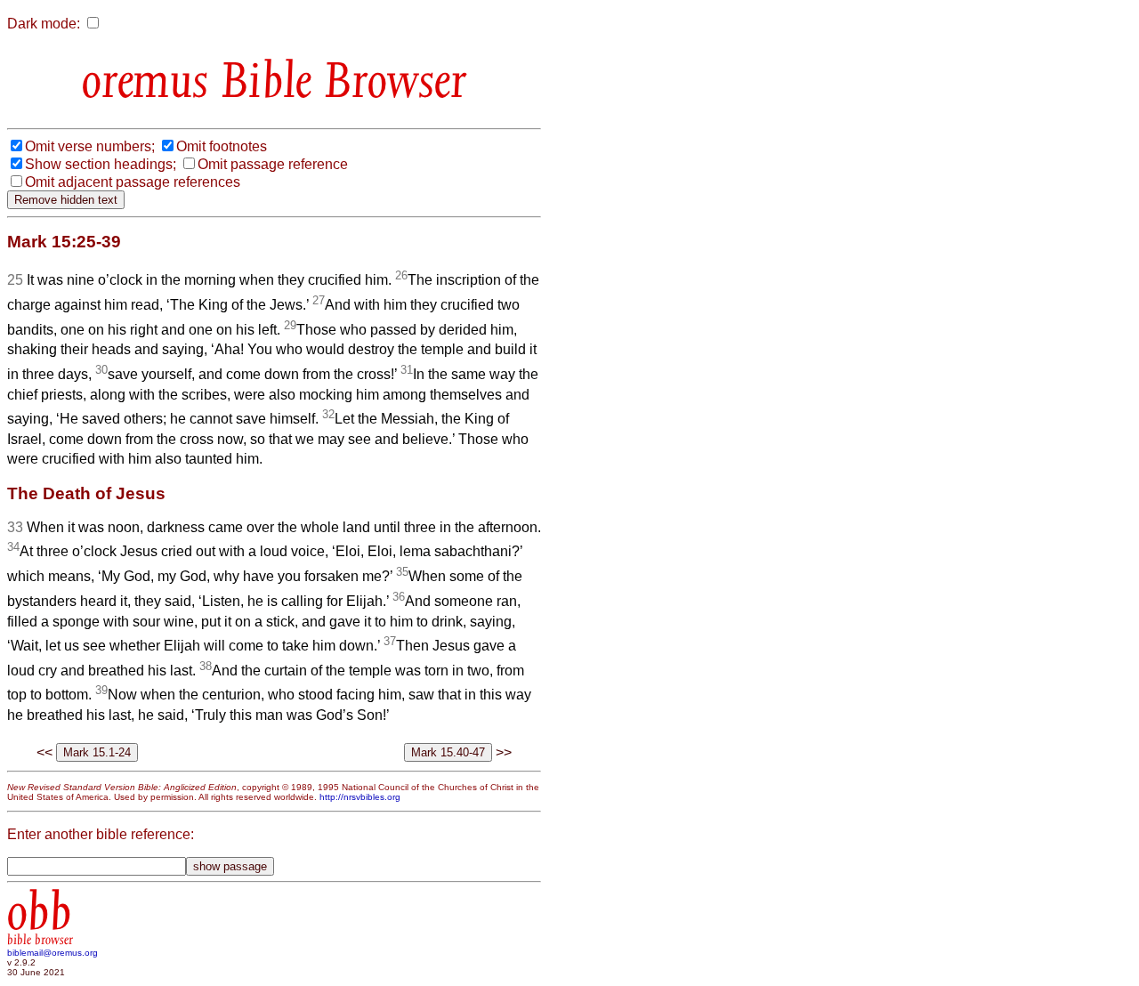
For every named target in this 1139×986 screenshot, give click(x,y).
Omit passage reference (273, 164)
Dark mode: (43, 23)
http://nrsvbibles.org (359, 797)
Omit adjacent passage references (132, 182)
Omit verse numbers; (90, 146)
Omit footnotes (221, 146)
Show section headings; (100, 164)
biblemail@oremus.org (52, 953)
